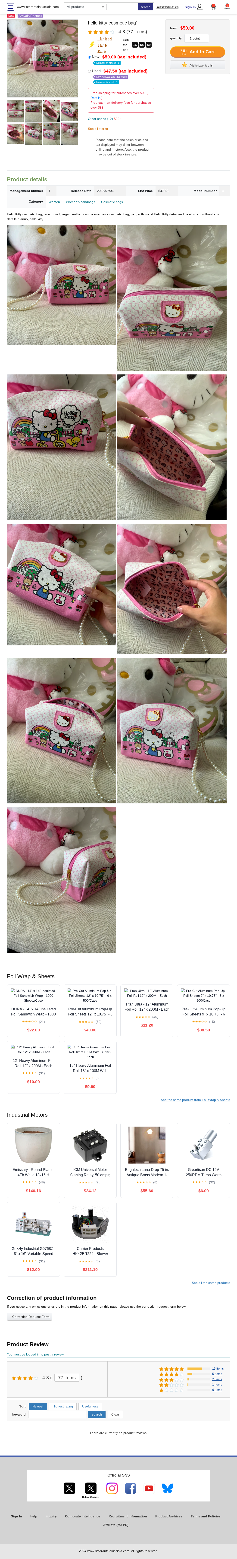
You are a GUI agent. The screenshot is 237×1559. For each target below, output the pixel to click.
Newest (37, 1406)
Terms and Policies (206, 1516)
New (119, 59)
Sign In (190, 7)
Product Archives (168, 1516)
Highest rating (63, 1406)
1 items (217, 1384)
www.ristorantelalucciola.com (38, 7)
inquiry (51, 1516)
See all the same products (211, 1283)
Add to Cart (201, 51)
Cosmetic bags (112, 202)
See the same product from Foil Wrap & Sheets (195, 1100)
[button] (227, 6)
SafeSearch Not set (167, 6)
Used (119, 76)
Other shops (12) (105, 119)
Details (95, 98)
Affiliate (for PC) (115, 1525)
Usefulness (90, 1406)
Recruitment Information (128, 1516)
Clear (115, 1414)
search (145, 7)
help (33, 1516)
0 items (217, 1390)
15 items (218, 1368)
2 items (217, 1379)
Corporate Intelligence (82, 1516)
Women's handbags (80, 202)
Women (54, 202)
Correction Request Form (31, 1317)
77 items (67, 1377)
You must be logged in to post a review (35, 1354)
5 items (217, 1374)
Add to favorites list (201, 65)
